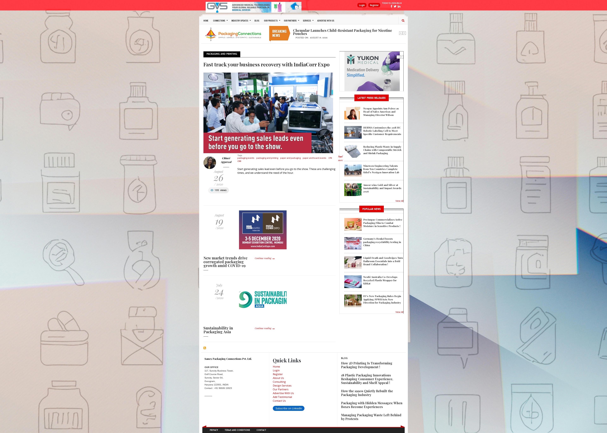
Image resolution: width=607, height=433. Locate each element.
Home (276, 366)
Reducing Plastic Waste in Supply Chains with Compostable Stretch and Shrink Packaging (382, 150)
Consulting (279, 382)
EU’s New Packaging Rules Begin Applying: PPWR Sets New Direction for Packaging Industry (382, 299)
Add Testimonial (282, 397)
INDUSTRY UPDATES (239, 20)
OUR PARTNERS (290, 20)
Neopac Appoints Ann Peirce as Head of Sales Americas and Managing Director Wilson (381, 112)
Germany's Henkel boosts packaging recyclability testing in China (382, 242)
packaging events (245, 158)
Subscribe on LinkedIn (289, 408)
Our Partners (280, 389)
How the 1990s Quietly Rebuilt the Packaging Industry (367, 393)
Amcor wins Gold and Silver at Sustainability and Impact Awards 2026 (382, 188)
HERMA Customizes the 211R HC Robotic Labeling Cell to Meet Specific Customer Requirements (382, 131)
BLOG (256, 20)
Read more (340, 160)
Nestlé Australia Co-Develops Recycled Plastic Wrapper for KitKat (380, 280)
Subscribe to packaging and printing (204, 348)
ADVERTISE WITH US (325, 20)
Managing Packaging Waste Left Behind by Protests (371, 417)
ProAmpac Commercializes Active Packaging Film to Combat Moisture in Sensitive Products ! (382, 223)
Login (362, 5)
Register (374, 5)
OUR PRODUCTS (271, 20)
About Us (278, 378)
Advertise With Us (283, 393)
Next (300, 7)
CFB (330, 158)
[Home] (234, 34)
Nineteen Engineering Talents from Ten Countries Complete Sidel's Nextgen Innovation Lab (381, 169)
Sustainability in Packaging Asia (218, 329)
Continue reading (263, 258)
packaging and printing (267, 158)
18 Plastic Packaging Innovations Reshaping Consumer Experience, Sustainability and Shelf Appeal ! (367, 379)
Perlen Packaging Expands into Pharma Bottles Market (338, 30)
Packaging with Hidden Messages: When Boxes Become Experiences (371, 405)
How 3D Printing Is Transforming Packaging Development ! (366, 365)
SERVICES (307, 20)
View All (399, 200)
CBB (239, 161)
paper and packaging (290, 158)
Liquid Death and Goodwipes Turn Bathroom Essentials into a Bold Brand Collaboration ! (383, 261)
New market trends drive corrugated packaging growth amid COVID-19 (225, 261)
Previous (296, 7)
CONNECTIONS (219, 20)
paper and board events (314, 158)
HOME (205, 20)
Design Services (282, 385)
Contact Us (279, 400)
